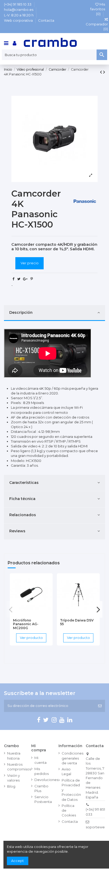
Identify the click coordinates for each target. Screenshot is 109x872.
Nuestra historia (13, 755)
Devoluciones (46, 780)
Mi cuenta (40, 760)
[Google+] (25, 279)
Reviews (17, 531)
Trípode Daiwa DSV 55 (77, 622)
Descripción (21, 312)
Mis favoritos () (97, 9)
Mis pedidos (41, 771)
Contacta (46, 20)
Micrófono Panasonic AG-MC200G (25, 624)
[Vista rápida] (38, 614)
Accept (17, 861)
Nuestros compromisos (19, 766)
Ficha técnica (22, 499)
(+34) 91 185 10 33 (18, 4)
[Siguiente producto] (104, 72)
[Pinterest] (31, 279)
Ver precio (30, 263)
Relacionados (22, 515)
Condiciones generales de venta (72, 758)
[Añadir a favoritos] (24, 614)
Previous (11, 609)
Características (24, 482)
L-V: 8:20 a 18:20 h (19, 15)
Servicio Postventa (43, 799)
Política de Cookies (69, 810)
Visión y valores (13, 777)
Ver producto (31, 637)
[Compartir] (13, 279)
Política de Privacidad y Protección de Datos (71, 790)
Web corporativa (19, 20)
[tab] (54, 313)
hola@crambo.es (19, 9)
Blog (11, 786)
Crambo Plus (41, 788)
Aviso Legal (66, 771)
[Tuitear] (18, 279)
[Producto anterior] (101, 72)
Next (98, 609)
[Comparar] (31, 614)
